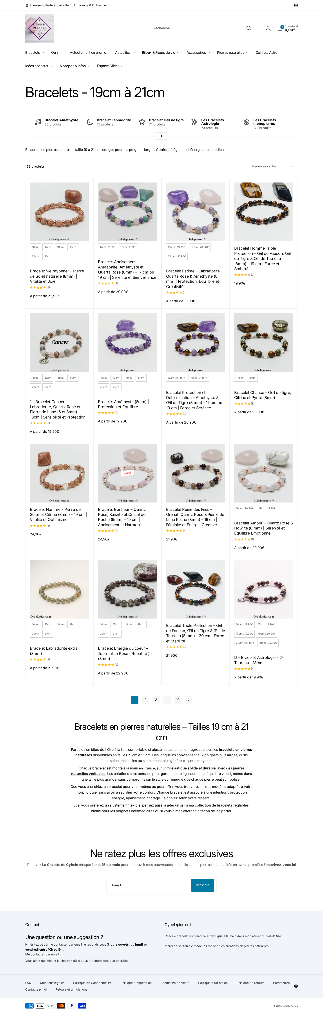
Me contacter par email (42, 954)
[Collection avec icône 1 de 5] (161, 136)
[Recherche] (249, 28)
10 (178, 699)
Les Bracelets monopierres (264, 121)
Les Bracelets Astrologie (212, 121)
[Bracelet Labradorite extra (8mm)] (59, 610)
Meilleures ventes (264, 166)
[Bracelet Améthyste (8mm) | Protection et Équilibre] (127, 364)
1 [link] (134, 699)
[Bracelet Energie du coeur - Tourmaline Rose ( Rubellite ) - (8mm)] (127, 610)
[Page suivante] (188, 700)
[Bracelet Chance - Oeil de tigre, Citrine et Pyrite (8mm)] (264, 364)
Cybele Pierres (290, 1006)
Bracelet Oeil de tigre (166, 120)
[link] (66, 5)
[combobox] (202, 28)
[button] (287, 28)
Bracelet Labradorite (114, 120)
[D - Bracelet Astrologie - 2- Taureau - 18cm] (264, 610)
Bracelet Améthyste (61, 120)
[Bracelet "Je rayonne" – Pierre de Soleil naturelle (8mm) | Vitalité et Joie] (59, 233)
